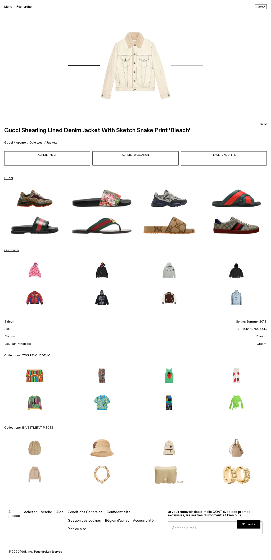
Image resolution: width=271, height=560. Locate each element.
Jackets (52, 142)
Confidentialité (119, 512)
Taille (263, 124)
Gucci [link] (8, 178)
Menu (8, 6)
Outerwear (36, 142)
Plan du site (77, 529)
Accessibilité (143, 520)
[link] (34, 198)
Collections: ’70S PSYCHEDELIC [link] (27, 355)
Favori (260, 7)
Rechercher (24, 6)
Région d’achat (117, 520)
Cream (262, 344)
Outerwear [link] (11, 250)
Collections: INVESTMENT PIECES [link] (28, 427)
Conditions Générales (85, 512)
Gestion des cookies (84, 520)
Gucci (8, 142)
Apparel (21, 142)
